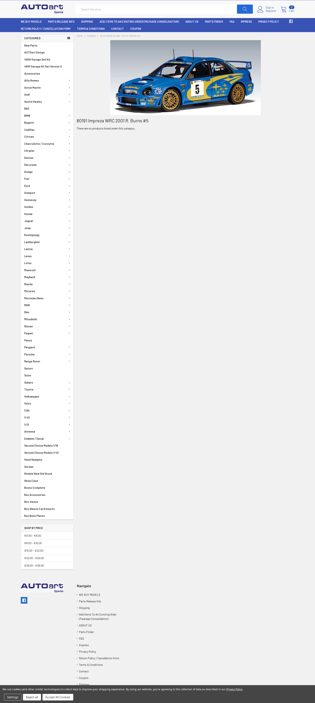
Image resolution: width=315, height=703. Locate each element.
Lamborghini (32, 242)
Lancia (28, 249)
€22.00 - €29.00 (34, 558)
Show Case (31, 480)
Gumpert (29, 192)
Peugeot (29, 347)
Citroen (29, 136)
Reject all (32, 697)
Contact (117, 28)
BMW (27, 115)
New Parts (30, 45)
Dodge (28, 171)
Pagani (28, 333)
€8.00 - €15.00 (33, 543)
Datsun (28, 157)
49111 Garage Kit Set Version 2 (43, 66)
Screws (28, 466)
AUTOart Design (34, 52)
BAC (27, 108)
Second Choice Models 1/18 (41, 445)
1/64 (27, 410)
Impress (246, 21)
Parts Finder (214, 21)
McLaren (29, 291)
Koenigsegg (31, 235)
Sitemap (84, 684)
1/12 (26, 424)
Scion (27, 375)
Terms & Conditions (91, 28)
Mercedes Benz (34, 298)
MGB (27, 305)
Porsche (29, 354)
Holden (28, 206)
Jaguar (28, 220)
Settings (12, 697)
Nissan (28, 326)
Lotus (28, 263)
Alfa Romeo (31, 80)
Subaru (28, 382)
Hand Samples (33, 459)
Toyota (28, 389)
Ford (27, 185)
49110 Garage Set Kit (37, 59)
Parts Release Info (61, 21)
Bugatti (29, 122)
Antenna (29, 431)
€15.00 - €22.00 (33, 550)
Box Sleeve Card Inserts (39, 508)
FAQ (232, 21)
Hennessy (30, 200)
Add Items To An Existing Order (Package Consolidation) (139, 21)
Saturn (28, 368)
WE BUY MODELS (31, 21)
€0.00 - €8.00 (32, 535)
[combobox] (164, 9)
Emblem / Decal (34, 438)
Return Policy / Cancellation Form (45, 28)
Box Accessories (34, 494)
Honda (28, 214)
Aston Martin (32, 87)
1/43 (27, 417)
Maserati (30, 270)
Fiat (26, 178)
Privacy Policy (268, 21)
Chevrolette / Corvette (39, 143)
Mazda (28, 284)
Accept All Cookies (57, 697)
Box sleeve (31, 501)
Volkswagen (31, 396)
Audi (27, 94)
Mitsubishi (30, 319)
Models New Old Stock (38, 473)
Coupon (135, 28)
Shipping (87, 21)
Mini (26, 312)
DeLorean (30, 164)
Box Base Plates (34, 515)
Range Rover (32, 361)
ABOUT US (191, 21)
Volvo (27, 403)
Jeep (27, 228)
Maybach (29, 277)
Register (271, 10)
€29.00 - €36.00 (34, 565)
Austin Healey (33, 101)
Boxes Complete (34, 487)
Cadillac (29, 129)
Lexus (28, 256)
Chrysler (29, 150)
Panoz (28, 340)
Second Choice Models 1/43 (41, 452)
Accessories (32, 73)
